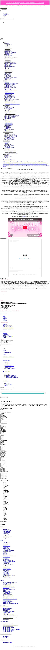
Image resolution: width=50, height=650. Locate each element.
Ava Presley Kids (6, 609)
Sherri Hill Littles (6, 612)
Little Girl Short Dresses (8, 618)
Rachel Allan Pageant (7, 592)
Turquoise (6, 490)
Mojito (5, 484)
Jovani (4, 590)
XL (2, 406)
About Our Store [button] (6, 360)
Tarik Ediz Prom (6, 553)
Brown (5, 514)
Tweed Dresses (6, 597)
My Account (5, 13)
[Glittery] (2, 436)
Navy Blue (6, 495)
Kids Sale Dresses (6, 532)
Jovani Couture (6, 588)
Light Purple (7, 498)
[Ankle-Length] (3, 452)
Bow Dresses (5, 558)
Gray (5, 517)
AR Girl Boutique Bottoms (8, 627)
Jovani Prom (5, 547)
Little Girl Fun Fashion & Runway (10, 615)
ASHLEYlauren (6, 542)
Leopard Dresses (6, 566)
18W (9, 405)
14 (23, 404)
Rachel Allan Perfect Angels (8, 611)
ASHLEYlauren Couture (8, 583)
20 (30, 404)
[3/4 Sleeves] (4, 469)
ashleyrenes (22, 274)
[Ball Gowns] (4, 419)
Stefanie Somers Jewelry (8, 601)
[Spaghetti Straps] (4, 476)
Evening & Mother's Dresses (9, 561)
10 (18, 404)
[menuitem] (26, 13)
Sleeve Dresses (6, 574)
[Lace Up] (4, 432)
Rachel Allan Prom (7, 551)
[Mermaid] (3, 465)
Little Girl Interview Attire (8, 614)
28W (26, 405)
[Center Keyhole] (4, 427)
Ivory (5, 510)
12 (20, 404)
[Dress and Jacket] (4, 421)
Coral (5, 509)
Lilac (5, 497)
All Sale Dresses (6, 529)
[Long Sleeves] (4, 470)
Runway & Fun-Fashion (8, 595)
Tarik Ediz (5, 554)
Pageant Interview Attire (8, 328)
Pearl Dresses (5, 571)
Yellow (5, 482)
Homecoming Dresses (7, 325)
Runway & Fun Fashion (8, 327)
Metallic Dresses (6, 568)
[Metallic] (2, 437)
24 (35, 404)
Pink (5, 501)
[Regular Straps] (4, 475)
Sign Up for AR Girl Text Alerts (25, 646)
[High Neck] (4, 459)
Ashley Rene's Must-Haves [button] (5, 634)
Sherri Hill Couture (7, 584)
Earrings (5, 320)
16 (25, 404)
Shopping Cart (6, 14)
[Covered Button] (4, 430)
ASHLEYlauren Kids (7, 608)
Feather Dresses (6, 562)
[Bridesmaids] (5, 415)
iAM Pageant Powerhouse (8, 356)
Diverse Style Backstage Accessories (10, 603)
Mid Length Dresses (7, 569)
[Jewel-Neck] (4, 460)
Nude (5, 512)
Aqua (5, 489)
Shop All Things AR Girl (8, 623)
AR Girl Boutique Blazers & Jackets (10, 625)
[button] (4, 42)
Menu (2, 39)
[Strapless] (4, 477)
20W (13, 405)
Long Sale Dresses (6, 531)
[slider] (45, 393)
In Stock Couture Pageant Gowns (10, 582)
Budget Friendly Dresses (8, 326)
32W (33, 405)
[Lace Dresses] (4, 422)
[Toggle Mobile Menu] (0, 345)
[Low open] (4, 433)
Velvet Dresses (6, 576)
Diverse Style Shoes (7, 602)
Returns (4, 337)
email (24, 216)
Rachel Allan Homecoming (8, 550)
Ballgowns (5, 324)
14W (2, 405)
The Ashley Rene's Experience (9, 159)
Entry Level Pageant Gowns (9, 589)
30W (30, 405)
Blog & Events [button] (6, 380)
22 (32, 404)
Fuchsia (5, 503)
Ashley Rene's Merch (7, 642)
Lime (5, 487)
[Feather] (3, 448)
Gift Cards (5, 637)
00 (6, 404)
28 (40, 404)
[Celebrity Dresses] (4, 426)
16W (6, 405)
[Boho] (4, 420)
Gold (5, 513)
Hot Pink (6, 502)
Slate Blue (6, 492)
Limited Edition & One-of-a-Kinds (10, 599)
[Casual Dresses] (5, 416)
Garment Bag (6, 636)
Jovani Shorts (6, 548)
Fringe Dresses (6, 563)
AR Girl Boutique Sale (7, 631)
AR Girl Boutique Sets (7, 628)
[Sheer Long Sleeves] (4, 471)
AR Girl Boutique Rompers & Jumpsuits (11, 629)
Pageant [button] (2, 580)
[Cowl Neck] (4, 457)
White (5, 519)
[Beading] (3, 442)
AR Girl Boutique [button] (4, 621)
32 (45, 404)
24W (19, 405)
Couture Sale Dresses (7, 536)
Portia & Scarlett (6, 549)
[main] (25, 219)
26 (37, 404)
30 (42, 404)
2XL (5, 406)
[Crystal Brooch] (3, 444)
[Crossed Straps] (4, 431)
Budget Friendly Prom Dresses (9, 555)
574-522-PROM (3, 8)
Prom (4, 316)
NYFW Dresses (6, 570)
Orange (5, 508)
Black (5, 515)
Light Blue (6, 491)
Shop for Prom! (3, 238)
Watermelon (6, 504)
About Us (5, 333)
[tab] (26, 360)
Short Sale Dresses (7, 530)
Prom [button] (1, 540)
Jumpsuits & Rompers (7, 594)
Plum (5, 506)
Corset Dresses (6, 559)
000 (3, 404)
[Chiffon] (3, 447)
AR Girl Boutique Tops (8, 626)
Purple (5, 496)
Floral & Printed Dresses (8, 564)
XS (39, 405)
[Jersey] (3, 450)
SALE (4, 354)
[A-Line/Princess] (3, 463)
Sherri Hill (5, 552)
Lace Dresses (5, 565)
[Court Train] (3, 455)
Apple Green (7, 485)
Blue (5, 493)
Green (5, 486)
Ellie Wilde (5, 545)
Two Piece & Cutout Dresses (9, 575)
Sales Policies (5, 334)
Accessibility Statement (7, 336)
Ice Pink (6, 499)
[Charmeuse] (3, 446)
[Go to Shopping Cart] (0, 10)
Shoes (4, 319)
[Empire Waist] (3, 464)
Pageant (4, 317)
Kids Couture (6, 619)
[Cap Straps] (4, 473)
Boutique (5, 318)
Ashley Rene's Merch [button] (4, 639)
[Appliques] (3, 441)
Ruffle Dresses (6, 572)
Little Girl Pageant (7, 352)
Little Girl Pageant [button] (4, 605)
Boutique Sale (6, 538)
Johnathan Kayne (6, 546)
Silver (5, 518)
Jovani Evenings (6, 591)
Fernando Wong (6, 593)
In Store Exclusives (7, 577)
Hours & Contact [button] (6, 371)
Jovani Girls (5, 610)
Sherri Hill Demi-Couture (8, 585)
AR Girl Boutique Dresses (8, 630)
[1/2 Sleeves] (4, 468)
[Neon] (2, 438)
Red (5, 507)
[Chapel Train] (3, 454)
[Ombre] (2, 439)
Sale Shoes (5, 535)
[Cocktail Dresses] (5, 417)
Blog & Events (6, 335)
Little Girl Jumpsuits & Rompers (10, 617)
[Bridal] (5, 414)
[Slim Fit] (3, 466)
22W (16, 405)
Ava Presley (5, 543)
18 (28, 404)
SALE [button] (1, 526)
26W (23, 405)
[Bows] (3, 443)
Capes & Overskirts (7, 600)
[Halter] (4, 458)
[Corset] (4, 428)
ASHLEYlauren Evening (8, 560)
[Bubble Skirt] (4, 425)
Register (4, 15)
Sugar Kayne (5, 613)
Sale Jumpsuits (6, 534)
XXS (37, 405)
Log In (4, 16)
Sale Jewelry (5, 533)
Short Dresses (6, 573)
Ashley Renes (15, 274)
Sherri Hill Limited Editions (8, 587)
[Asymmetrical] (3, 453)
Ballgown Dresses (6, 557)
